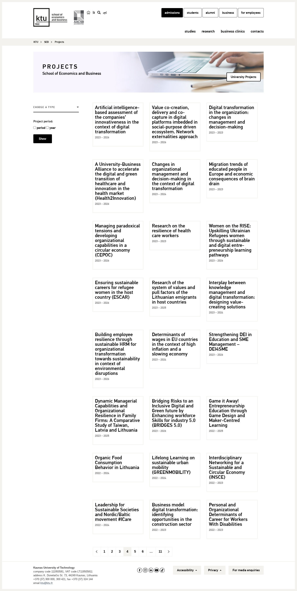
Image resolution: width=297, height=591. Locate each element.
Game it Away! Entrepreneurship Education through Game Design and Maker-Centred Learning (228, 413)
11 (160, 551)
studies (190, 31)
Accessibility (186, 570)
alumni (210, 13)
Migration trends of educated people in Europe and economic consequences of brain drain (232, 174)
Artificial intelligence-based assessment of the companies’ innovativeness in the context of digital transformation (117, 119)
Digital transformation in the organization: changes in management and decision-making (231, 117)
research (208, 31)
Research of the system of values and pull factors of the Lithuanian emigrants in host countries (174, 292)
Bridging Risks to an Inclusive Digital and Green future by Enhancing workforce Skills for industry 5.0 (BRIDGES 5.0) (174, 413)
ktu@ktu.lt (46, 583)
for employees (250, 13)
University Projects (243, 77)
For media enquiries (246, 570)
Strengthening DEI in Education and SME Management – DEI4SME (230, 341)
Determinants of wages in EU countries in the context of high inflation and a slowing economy (175, 344)
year (53, 128)
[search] (99, 12)
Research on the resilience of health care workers (171, 230)
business (228, 13)
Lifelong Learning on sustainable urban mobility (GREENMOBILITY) (173, 465)
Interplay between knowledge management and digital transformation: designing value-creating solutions (232, 294)
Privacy (213, 570)
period (41, 128)
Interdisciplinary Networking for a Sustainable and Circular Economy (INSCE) (227, 467)
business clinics (233, 31)
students (192, 13)
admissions (172, 13)
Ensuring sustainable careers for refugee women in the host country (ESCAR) (116, 290)
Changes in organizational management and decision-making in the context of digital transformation (173, 176)
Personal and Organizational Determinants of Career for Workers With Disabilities (228, 514)
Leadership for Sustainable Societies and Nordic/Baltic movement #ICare (117, 512)
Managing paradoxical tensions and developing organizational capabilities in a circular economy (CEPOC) (117, 240)
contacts (257, 31)
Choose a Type (44, 107)
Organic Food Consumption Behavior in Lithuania (117, 462)
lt (94, 12)
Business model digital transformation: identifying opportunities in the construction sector (175, 514)
